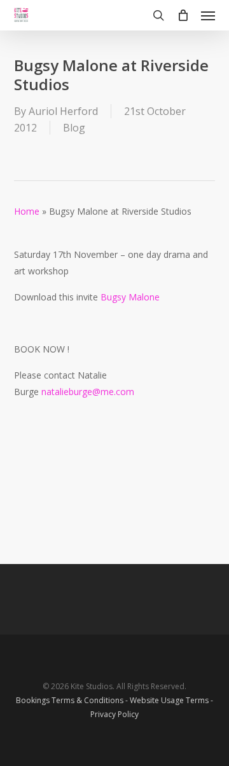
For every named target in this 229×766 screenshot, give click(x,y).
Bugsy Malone (130, 297)
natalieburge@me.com (87, 392)
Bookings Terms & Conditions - (73, 700)
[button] (208, 15)
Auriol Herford (63, 111)
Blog (74, 128)
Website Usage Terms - (171, 700)
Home (26, 211)
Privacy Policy (114, 714)
